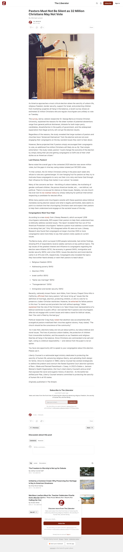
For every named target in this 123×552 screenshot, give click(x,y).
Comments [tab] (33, 440)
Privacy (61, 539)
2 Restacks (40, 415)
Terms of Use (70, 527)
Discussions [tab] (42, 463)
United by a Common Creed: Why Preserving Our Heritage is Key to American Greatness (53, 482)
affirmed (40, 296)
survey (35, 119)
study (47, 217)
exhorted (74, 301)
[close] (78, 500)
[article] (61, 472)
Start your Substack (57, 544)
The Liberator (37, 21)
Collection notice (74, 539)
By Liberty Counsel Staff (36, 471)
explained (33, 307)
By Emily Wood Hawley (36, 486)
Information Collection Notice (61, 529)
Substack (52, 548)
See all (32, 512)
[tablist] (36, 440)
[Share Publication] (101, 3)
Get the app (70, 544)
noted (56, 320)
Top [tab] (31, 463)
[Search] (97, 3)
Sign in (117, 3)
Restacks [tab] (40, 440)
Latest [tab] (35, 463)
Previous (36, 428)
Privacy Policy (75, 529)
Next (88, 428)
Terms (66, 539)
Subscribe (108, 3)
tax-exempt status (49, 193)
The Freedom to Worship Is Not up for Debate (47, 468)
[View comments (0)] (37, 27)
